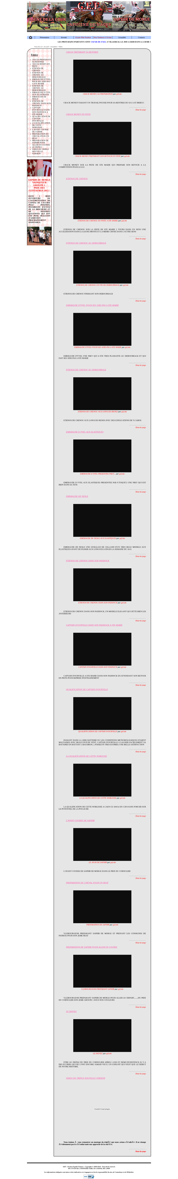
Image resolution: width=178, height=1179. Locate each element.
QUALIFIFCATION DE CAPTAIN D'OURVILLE (97, 731)
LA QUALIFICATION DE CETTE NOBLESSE (41, 125)
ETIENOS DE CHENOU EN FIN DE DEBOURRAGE (97, 285)
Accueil (46, 47)
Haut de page (140, 110)
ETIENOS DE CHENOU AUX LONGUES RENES (98, 412)
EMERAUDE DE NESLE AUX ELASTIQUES (98, 538)
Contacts (141, 37)
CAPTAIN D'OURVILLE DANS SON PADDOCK (97, 667)
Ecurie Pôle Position (83, 37)
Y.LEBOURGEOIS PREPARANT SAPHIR (97, 989)
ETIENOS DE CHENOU (37, 69)
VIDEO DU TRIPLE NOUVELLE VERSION (40, 151)
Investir (64, 37)
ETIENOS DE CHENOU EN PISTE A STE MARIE (98, 221)
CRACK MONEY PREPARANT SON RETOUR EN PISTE (98, 156)
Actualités (122, 37)
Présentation (44, 37)
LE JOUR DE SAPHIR (98, 862)
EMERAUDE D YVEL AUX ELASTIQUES (41, 93)
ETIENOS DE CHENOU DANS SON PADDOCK (41, 103)
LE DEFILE (37, 147)
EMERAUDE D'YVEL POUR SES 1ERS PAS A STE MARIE (41, 81)
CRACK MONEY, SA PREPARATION (98, 94)
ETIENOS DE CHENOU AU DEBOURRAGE (39, 75)
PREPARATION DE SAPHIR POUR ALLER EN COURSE (41, 142)
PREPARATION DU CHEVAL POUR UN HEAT (40, 136)
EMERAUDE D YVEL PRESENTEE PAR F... (98, 474)
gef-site (119, 94)
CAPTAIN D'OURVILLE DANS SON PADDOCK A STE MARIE (41, 111)
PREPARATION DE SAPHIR (97, 925)
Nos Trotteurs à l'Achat (102, 37)
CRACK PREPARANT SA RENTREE (41, 61)
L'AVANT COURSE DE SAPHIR (40, 131)
